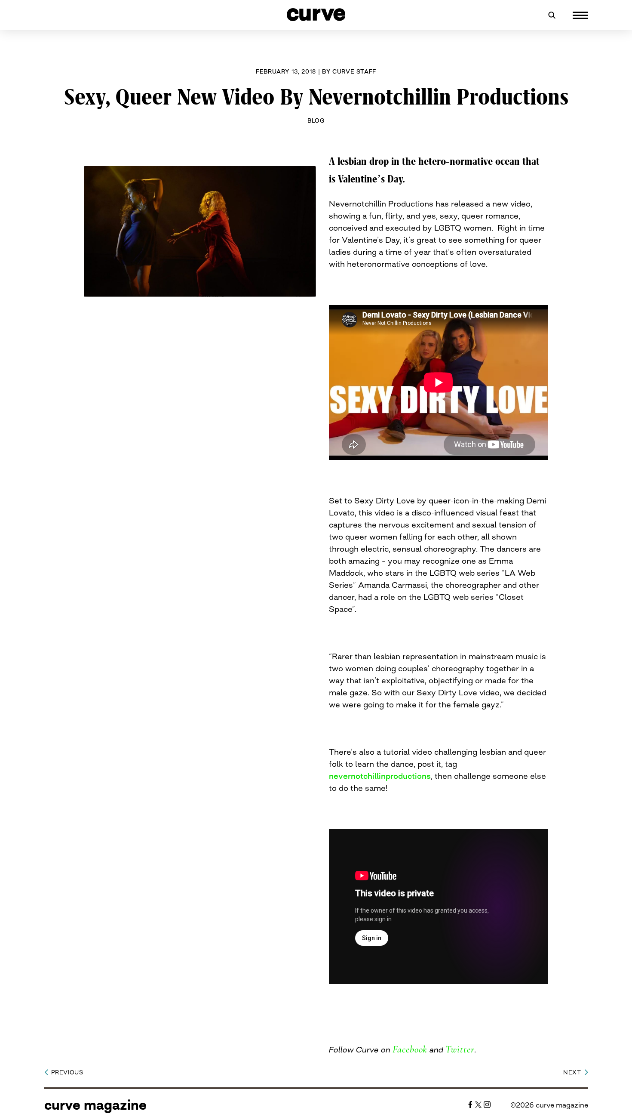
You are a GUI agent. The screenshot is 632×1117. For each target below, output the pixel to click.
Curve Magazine (95, 1105)
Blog (316, 120)
